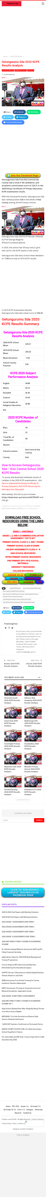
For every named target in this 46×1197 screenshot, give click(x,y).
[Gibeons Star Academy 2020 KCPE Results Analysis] (33, 690)
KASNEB (28, 582)
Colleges (29, 1110)
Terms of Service (37, 1119)
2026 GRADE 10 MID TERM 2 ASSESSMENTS (18, 996)
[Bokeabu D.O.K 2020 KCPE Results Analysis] (33, 781)
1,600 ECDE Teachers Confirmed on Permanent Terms (22, 1024)
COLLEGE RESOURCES (23, 571)
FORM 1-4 (35, 575)
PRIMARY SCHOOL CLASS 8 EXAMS (23, 546)
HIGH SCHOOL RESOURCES (23, 553)
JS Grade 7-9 (35, 1106)
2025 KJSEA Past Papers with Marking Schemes (20, 912)
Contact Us (27, 1113)
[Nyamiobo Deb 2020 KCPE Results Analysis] (13, 758)
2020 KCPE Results (7, 70)
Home (8, 1106)
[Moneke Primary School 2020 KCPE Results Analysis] (33, 758)
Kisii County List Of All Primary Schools (13, 591)
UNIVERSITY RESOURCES (23, 567)
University (38, 1110)
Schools (30, 70)
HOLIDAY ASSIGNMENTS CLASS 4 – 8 (23, 549)
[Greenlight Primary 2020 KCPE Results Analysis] (13, 735)
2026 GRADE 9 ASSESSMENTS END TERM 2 (18, 932)
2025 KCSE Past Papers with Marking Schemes (20, 917)
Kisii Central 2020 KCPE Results (32, 588)
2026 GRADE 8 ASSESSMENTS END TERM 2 (18, 927)
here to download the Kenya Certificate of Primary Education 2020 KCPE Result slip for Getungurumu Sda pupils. (21, 486)
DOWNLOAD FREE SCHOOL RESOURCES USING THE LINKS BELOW (23, 521)
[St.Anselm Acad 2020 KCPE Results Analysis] (13, 690)
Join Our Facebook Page (24, 175)
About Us (18, 1113)
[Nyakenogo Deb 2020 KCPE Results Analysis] (33, 712)
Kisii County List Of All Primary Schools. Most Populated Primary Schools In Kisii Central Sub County (20, 595)
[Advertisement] (23, 31)
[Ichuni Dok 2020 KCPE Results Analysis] (13, 712)
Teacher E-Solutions (26, 1129)
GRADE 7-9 (16, 578)
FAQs (14, 1124)
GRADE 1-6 (32, 578)
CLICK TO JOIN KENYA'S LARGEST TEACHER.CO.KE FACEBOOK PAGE (23, 892)
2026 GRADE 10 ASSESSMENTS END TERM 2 (18, 937)
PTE (39, 582)
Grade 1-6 (24, 1106)
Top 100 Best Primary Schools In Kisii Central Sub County (18, 602)
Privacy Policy (6, 1124)
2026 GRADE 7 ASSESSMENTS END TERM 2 (18, 922)
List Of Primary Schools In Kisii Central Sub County (17, 599)
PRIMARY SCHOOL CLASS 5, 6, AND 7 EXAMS (23, 542)
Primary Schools (20, 70)
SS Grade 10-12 (10, 1110)
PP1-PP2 (12, 582)
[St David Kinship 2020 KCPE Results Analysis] (13, 781)
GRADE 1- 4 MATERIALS (23, 531)
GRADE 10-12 (15, 575)
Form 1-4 (21, 1110)
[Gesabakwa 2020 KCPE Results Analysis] (33, 735)
